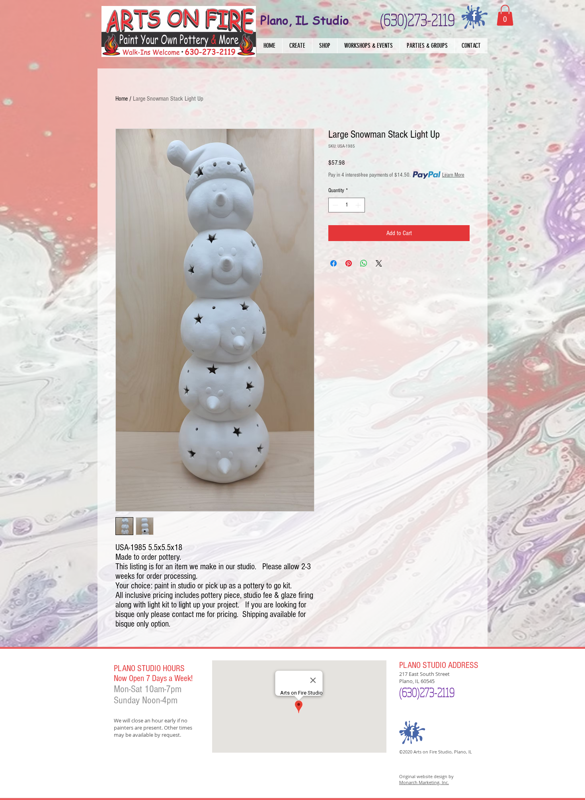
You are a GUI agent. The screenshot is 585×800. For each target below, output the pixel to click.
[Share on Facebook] (333, 263)
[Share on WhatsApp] (364, 263)
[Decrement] (334, 205)
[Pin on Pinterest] (348, 263)
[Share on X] (379, 263)
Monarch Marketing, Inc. (424, 782)
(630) (409, 692)
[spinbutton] (346, 205)
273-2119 (437, 692)
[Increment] (359, 205)
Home (121, 98)
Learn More (453, 175)
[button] (297, 45)
